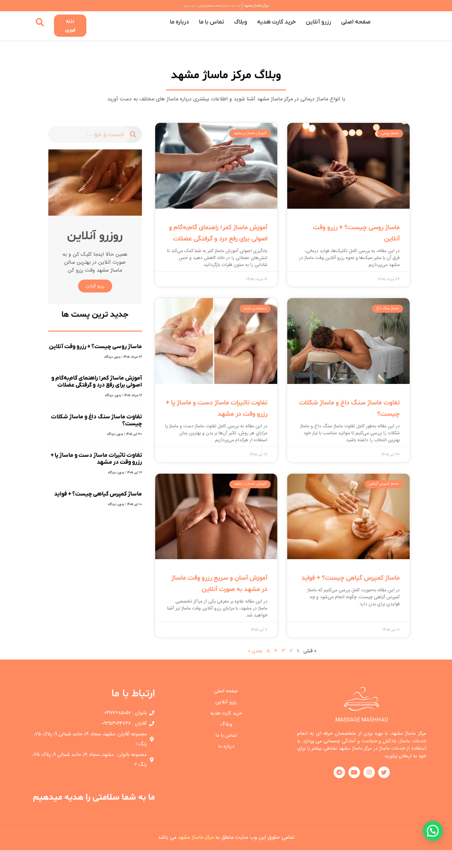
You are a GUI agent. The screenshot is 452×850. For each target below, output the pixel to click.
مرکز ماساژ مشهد (196, 837)
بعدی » (255, 651)
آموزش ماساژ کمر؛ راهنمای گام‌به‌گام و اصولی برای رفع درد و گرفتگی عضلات (96, 381)
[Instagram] (369, 772)
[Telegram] (339, 772)
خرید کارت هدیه (276, 22)
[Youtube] (354, 772)
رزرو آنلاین (318, 22)
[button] (433, 831)
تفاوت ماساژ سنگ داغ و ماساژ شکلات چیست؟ (96, 420)
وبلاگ (240, 22)
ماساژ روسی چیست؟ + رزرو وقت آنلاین (95, 346)
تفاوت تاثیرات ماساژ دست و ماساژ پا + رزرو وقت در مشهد (96, 459)
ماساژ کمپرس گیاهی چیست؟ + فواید (350, 578)
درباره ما (179, 22)
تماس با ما (211, 22)
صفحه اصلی (356, 22)
